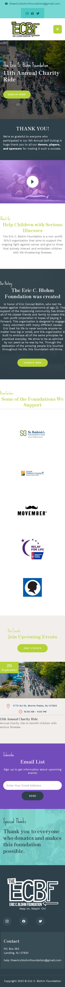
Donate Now (32, 362)
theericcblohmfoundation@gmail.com (34, 3)
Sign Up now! (17, 94)
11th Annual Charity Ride (19, 719)
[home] (25, 29)
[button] (57, 29)
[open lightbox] (32, 182)
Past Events (32, 648)
